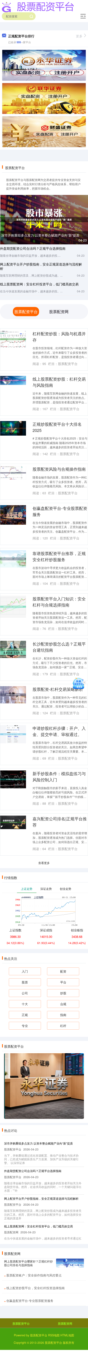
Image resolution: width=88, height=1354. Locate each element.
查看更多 (44, 863)
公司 (25, 993)
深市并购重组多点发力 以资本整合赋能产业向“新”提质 (40, 235)
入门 (25, 971)
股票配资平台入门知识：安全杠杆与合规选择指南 (59, 602)
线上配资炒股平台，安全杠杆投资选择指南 (35, 1288)
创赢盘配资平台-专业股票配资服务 (29, 1300)
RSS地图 (54, 1335)
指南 (63, 1015)
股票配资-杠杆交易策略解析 (58, 689)
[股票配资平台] (38, 7)
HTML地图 (67, 1335)
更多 (79, 36)
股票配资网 (65, 1323)
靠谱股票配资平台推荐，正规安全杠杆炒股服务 (59, 556)
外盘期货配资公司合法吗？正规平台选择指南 (32, 248)
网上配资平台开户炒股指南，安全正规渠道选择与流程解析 (41, 266)
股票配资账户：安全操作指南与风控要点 (34, 1275)
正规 (25, 1015)
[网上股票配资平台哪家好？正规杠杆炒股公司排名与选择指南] (70, 1263)
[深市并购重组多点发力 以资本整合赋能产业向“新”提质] (44, 219)
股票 (25, 982)
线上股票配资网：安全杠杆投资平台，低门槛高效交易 (39, 284)
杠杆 (63, 1025)
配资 (63, 971)
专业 (25, 1025)
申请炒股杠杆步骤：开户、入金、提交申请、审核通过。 (59, 731)
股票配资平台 (21, 1323)
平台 (63, 982)
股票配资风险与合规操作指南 (59, 469)
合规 (63, 1004)
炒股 (63, 993)
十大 (25, 1004)
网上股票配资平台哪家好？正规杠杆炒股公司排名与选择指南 (28, 1263)
